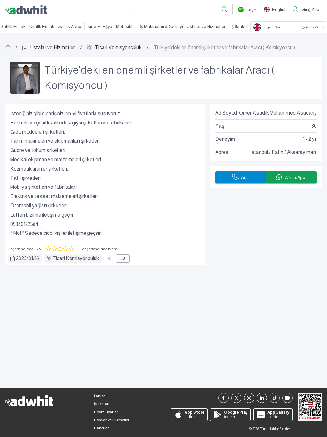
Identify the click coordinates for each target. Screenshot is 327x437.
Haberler (101, 428)
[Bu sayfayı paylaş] (108, 258)
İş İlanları (239, 26)
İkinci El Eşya (99, 26)
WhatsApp (295, 177)
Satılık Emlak (13, 26)
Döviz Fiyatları (106, 412)
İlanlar (99, 396)
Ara (244, 177)
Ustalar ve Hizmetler (206, 26)
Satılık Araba (70, 26)
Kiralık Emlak (41, 26)
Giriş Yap (310, 9)
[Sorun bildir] (123, 258)
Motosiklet (126, 26)
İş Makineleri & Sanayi (161, 26)
